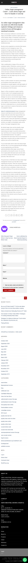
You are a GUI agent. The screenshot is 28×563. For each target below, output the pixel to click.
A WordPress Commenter (7, 332)
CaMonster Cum (5, 390)
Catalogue (4, 558)
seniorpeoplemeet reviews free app (10, 432)
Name (5, 265)
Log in (2, 454)
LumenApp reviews (6, 410)
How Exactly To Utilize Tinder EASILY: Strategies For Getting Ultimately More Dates (13, 314)
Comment (6, 253)
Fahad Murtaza (21, 17)
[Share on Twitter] (11, 215)
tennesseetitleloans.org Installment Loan (11, 440)
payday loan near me (6, 415)
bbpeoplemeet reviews (7, 385)
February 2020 (4, 360)
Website (5, 278)
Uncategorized (13, 7)
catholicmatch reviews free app (9, 399)
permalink (14, 221)
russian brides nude (6, 427)
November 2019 (5, 368)
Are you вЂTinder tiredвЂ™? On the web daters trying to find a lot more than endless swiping (13, 307)
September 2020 (5, 343)
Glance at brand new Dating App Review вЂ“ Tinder (14, 311)
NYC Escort (4, 413)
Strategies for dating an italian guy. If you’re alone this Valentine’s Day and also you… (13, 319)
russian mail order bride (7, 429)
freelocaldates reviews (7, 407)
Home (2, 531)
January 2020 (4, 363)
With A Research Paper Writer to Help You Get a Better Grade (7, 238)
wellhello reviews (5, 446)
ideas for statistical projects (8, 111)
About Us (3, 534)
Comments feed (5, 460)
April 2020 (3, 354)
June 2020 (3, 349)
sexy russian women (6, 435)
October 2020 (4, 341)
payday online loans (6, 424)
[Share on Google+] (19, 215)
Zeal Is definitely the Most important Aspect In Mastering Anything (20, 238)
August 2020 (4, 346)
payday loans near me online (8, 418)
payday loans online (6, 421)
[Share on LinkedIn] (22, 215)
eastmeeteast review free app (8, 402)
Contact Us (4, 545)
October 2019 (4, 371)
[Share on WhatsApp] (6, 215)
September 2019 (5, 374)
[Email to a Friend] (14, 215)
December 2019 (5, 365)
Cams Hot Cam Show (6, 396)
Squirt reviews (4, 438)
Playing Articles (5, 323)
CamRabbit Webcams (6, 393)
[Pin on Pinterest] (16, 215)
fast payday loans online (7, 404)
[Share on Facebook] (9, 215)
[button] (25, 560)
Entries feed (4, 457)
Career (2, 539)
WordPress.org (5, 463)
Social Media (16, 558)
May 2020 (3, 352)
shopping (21, 557)
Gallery (10, 558)
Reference (3, 542)
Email (4, 271)
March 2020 (4, 357)
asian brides (4, 382)
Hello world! (19, 332)
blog (2, 388)
